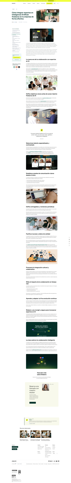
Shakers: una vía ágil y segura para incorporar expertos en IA (16, 48)
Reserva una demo (32, 402)
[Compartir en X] (69, 237)
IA (41, 438)
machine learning (43, 101)
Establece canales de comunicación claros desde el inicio (15, 37)
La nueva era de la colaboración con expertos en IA (16, 30)
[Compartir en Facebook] (69, 241)
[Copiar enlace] (69, 245)
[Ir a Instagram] (69, 243)
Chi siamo (53, 446)
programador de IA (34, 68)
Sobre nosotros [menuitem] (43, 3)
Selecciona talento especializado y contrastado (16, 34)
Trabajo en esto (17, 59)
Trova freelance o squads (41, 446)
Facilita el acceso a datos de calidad (15, 40)
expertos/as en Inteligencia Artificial (36, 151)
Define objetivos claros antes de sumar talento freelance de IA (16, 32)
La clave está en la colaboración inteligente (16, 50)
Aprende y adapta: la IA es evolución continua (15, 46)
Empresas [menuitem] (24, 3)
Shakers (29, 152)
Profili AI (46, 454)
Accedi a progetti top (47, 447)
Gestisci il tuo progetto (40, 447)
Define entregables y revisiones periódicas (16, 39)
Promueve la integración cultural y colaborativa (16, 42)
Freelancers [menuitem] (29, 3)
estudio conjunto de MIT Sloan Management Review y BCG (37, 244)
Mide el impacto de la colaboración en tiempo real (15, 44)
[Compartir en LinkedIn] (69, 239)
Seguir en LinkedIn (32, 423)
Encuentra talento (49, 3)
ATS (45, 446)
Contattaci (53, 447)
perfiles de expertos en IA (36, 349)
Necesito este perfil (16, 57)
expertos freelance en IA (47, 97)
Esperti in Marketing (47, 455)
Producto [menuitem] (34, 3)
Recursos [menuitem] (38, 3)
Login (54, 3)
